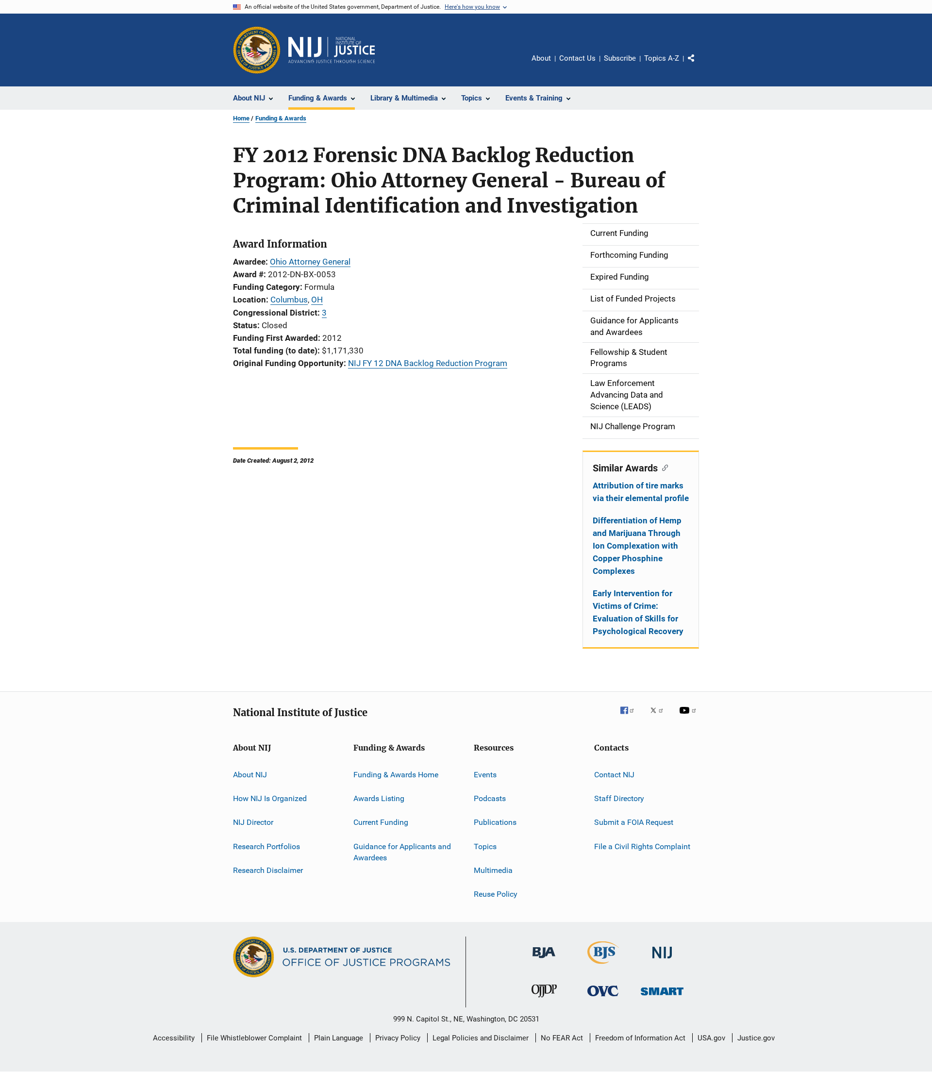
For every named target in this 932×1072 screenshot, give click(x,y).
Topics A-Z (661, 58)
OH (317, 299)
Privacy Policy (397, 1038)
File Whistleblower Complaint (254, 1038)
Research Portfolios (266, 846)
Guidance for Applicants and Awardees (402, 851)
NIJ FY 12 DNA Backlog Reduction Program (427, 363)
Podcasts (490, 798)
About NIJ (250, 774)
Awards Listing (378, 798)
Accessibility (174, 1038)
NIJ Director (253, 822)
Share (699, 65)
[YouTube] (689, 717)
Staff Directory (619, 798)
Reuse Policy (495, 894)
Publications (495, 822)
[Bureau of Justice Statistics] (603, 966)
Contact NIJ (614, 774)
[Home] (331, 50)
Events (485, 774)
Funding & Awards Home (395, 774)
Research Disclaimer (268, 870)
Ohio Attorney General (310, 262)
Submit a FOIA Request (633, 822)
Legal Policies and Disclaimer (481, 1038)
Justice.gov (756, 1038)
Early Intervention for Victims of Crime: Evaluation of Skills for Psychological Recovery (638, 612)
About (541, 58)
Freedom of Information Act (640, 1038)
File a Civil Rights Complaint (642, 846)
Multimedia (493, 870)
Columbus (289, 299)
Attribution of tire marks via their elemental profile (641, 492)
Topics (485, 846)
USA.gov (711, 1038)
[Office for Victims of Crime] (602, 998)
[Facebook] (631, 717)
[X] (660, 717)
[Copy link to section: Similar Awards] (663, 467)
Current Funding (380, 822)
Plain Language (338, 1038)
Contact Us (577, 58)
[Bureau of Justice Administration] (544, 960)
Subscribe (620, 58)
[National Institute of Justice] (662, 960)
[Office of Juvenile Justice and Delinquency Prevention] (544, 999)
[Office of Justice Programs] (257, 50)
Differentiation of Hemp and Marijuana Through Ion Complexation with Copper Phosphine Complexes (637, 546)
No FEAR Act (562, 1038)
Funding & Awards (280, 118)
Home (241, 118)
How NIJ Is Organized (270, 798)
